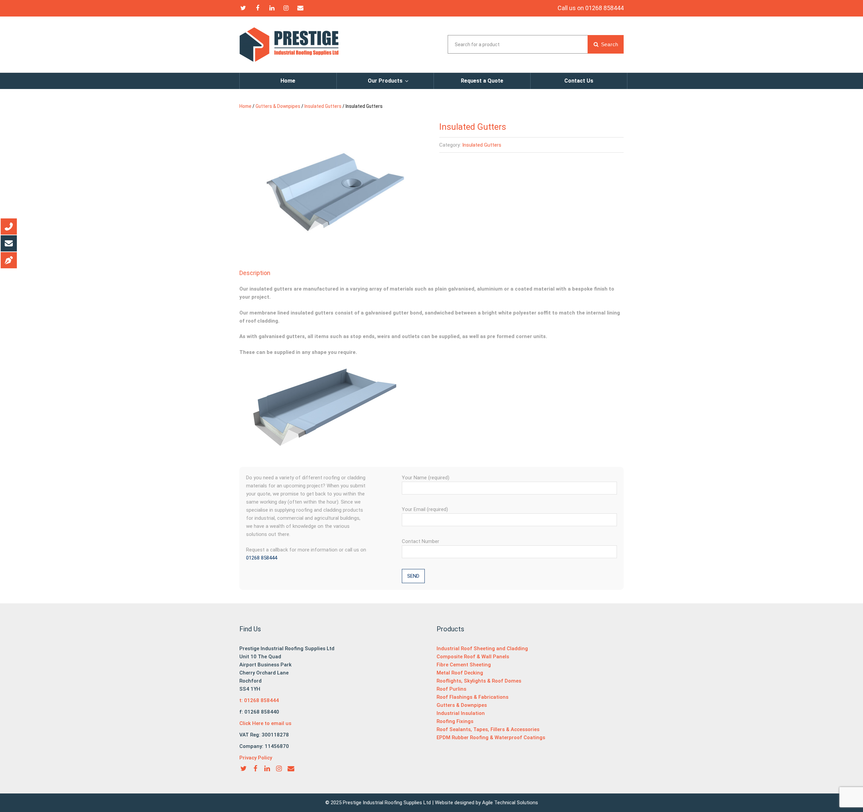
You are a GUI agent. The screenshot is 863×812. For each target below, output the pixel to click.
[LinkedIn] (272, 7)
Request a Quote (482, 81)
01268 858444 (261, 558)
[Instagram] (286, 7)
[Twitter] (243, 7)
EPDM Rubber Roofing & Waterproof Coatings (491, 737)
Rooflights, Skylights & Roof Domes (479, 681)
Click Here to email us (265, 723)
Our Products (385, 81)
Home (287, 81)
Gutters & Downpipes (278, 106)
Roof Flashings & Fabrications (472, 697)
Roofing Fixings (455, 721)
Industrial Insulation (461, 713)
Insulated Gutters (322, 106)
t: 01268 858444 (259, 700)
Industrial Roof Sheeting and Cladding (482, 648)
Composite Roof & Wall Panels (473, 657)
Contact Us (578, 81)
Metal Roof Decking (460, 673)
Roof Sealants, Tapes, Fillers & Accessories (488, 729)
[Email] (300, 7)
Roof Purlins (451, 689)
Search (608, 44)
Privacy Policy (255, 758)
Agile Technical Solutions (510, 803)
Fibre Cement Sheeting (464, 665)
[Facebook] (258, 7)
